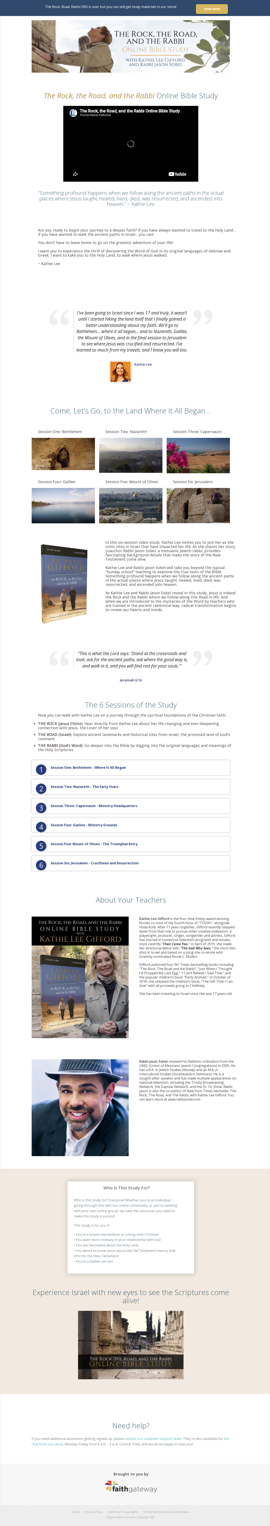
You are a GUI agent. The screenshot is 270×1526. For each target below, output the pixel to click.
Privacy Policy (94, 1512)
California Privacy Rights (123, 1512)
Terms (76, 1512)
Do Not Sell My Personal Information (166, 1512)
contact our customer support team (153, 1438)
